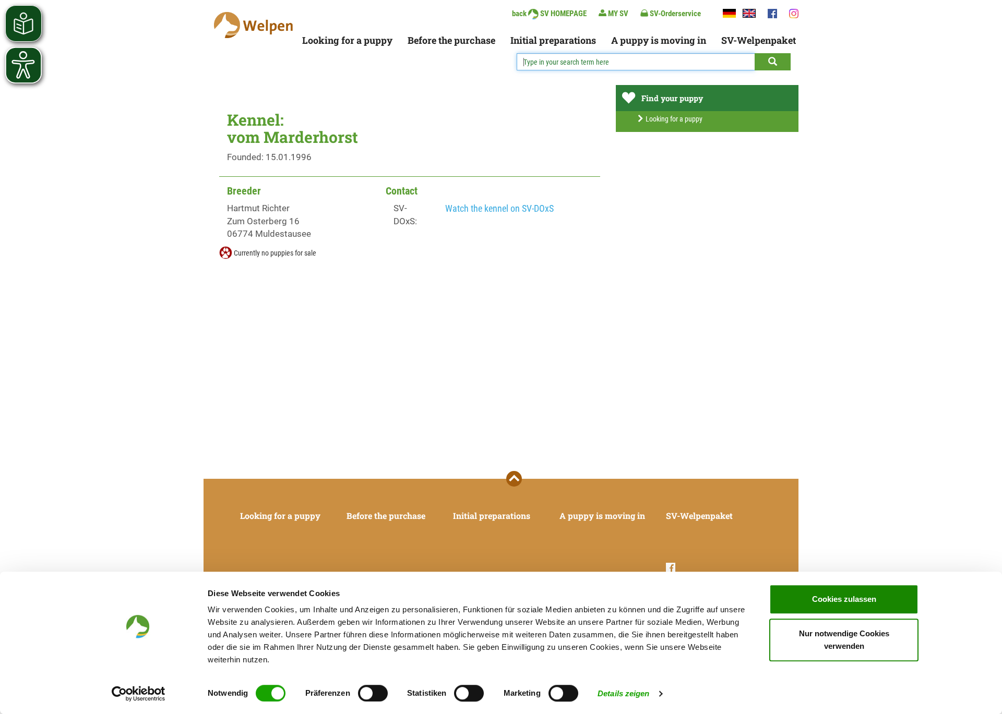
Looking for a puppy (347, 40)
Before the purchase (451, 40)
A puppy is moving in (658, 40)
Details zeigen (623, 693)
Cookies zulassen (844, 599)
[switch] (373, 693)
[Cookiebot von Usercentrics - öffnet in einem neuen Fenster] (138, 693)
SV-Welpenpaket (758, 40)
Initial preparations (553, 40)
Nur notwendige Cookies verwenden (844, 639)
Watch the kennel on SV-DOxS (499, 208)
